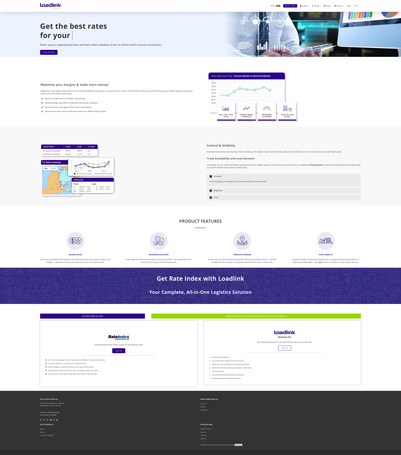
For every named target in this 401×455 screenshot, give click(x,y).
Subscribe (238, 445)
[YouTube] (50, 420)
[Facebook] (41, 420)
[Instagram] (54, 420)
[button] (284, 176)
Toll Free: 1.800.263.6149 (49, 412)
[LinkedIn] (57, 420)
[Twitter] (47, 420)
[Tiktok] (44, 420)
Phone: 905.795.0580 (48, 415)
